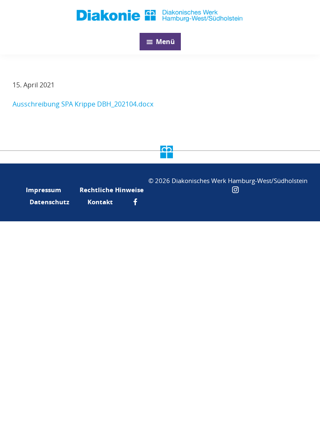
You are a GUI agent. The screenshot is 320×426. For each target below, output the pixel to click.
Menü (165, 41)
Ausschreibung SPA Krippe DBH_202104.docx (82, 104)
